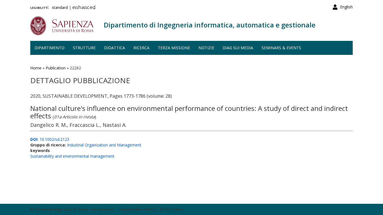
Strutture (84, 47)
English (346, 7)
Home (35, 68)
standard (60, 7)
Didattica (114, 47)
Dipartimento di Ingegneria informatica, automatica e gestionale (209, 24)
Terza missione (174, 47)
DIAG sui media (238, 47)
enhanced (84, 7)
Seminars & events (281, 47)
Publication (56, 68)
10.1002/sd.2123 (49, 139)
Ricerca (141, 47)
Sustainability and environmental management (72, 156)
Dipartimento (49, 47)
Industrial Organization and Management (104, 145)
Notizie (206, 47)
